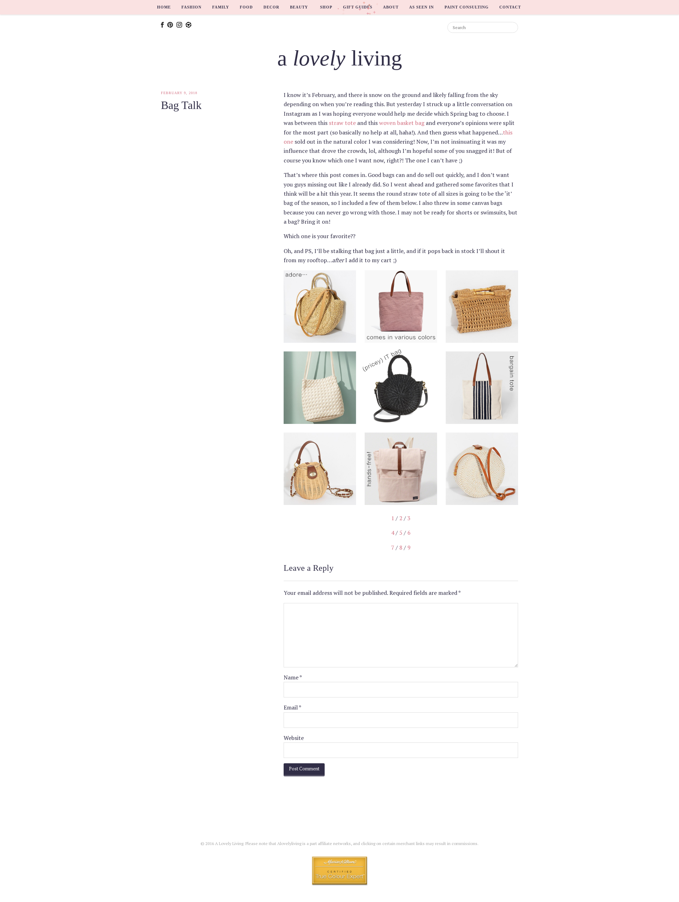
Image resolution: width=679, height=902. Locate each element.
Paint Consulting (467, 7)
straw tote (342, 123)
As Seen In (421, 7)
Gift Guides (357, 7)
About (391, 7)
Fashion (191, 7)
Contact (510, 7)
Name (293, 677)
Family (220, 7)
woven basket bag (401, 123)
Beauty (299, 7)
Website (294, 738)
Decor (271, 7)
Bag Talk (181, 105)
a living (339, 58)
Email (292, 707)
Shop (326, 7)
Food (246, 7)
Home (164, 7)
